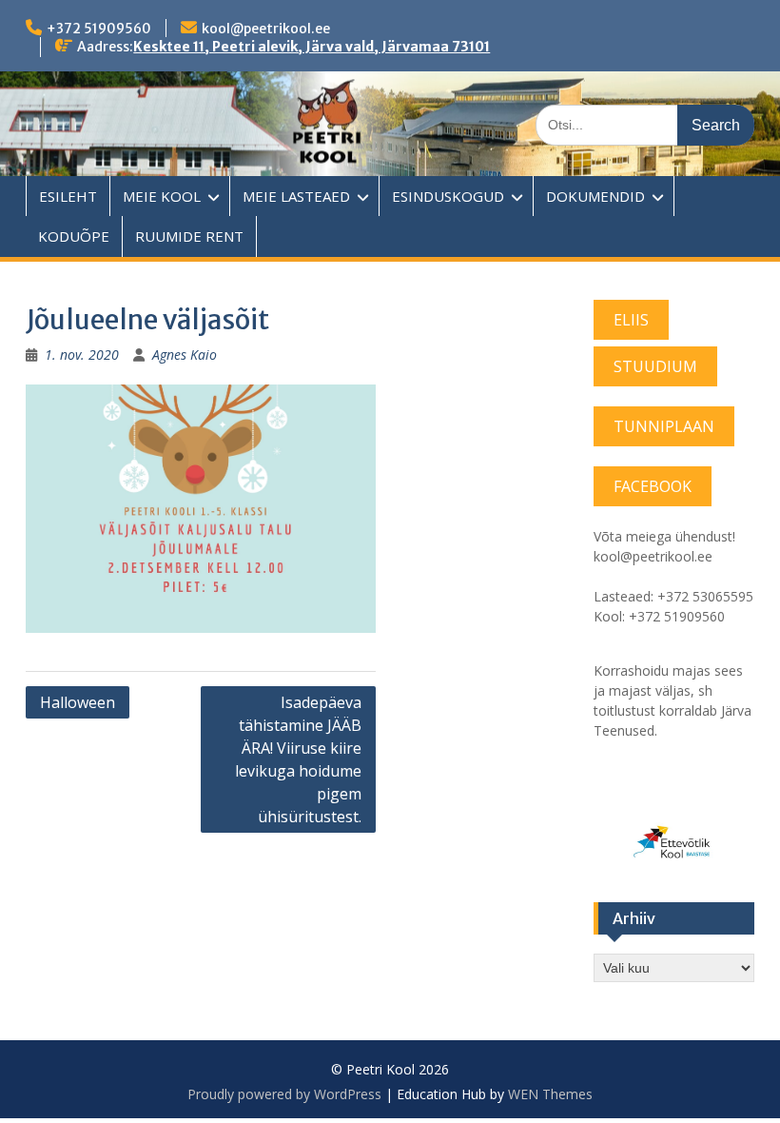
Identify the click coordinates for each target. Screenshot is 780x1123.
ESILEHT (68, 196)
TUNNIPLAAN (664, 426)
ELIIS (631, 319)
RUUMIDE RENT (189, 236)
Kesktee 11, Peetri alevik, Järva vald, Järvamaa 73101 (311, 46)
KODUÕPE (73, 236)
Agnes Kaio (184, 354)
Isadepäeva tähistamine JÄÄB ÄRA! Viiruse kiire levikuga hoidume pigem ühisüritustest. (298, 759)
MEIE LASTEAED (296, 196)
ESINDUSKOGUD (448, 196)
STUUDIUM (655, 366)
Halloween (77, 702)
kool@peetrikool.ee (266, 28)
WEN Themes (550, 1094)
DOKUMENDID (595, 196)
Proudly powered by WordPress (284, 1094)
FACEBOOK (653, 486)
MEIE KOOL (162, 196)
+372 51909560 (99, 28)
